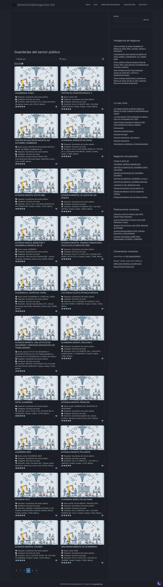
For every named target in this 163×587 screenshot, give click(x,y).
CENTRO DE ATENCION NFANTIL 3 (76, 93)
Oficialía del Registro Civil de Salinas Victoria (130, 197)
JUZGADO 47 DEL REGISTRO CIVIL (127, 185)
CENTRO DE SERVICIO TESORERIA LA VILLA (131, 179)
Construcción (119, 128)
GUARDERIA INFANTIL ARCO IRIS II (76, 342)
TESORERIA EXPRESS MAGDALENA (127, 164)
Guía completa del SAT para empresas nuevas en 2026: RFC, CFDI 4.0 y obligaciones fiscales (128, 72)
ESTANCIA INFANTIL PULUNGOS (75, 452)
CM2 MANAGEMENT (133, 256)
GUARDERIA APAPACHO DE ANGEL (76, 140)
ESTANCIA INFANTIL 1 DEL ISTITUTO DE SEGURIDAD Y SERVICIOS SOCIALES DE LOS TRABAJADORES (35, 345)
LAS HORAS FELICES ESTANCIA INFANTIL (80, 293)
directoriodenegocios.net (36, 5)
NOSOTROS (143, 5)
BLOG (96, 5)
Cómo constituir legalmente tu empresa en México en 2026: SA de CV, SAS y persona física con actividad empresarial (130, 80)
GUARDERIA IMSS (23, 452)
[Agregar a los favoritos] (56, 107)
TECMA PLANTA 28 (121, 161)
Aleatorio (17, 63)
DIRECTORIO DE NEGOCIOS (110, 5)
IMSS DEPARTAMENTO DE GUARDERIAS (79, 547)
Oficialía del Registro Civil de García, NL (129, 188)
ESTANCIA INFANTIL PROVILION (75, 402)
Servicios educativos (121, 141)
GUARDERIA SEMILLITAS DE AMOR (76, 499)
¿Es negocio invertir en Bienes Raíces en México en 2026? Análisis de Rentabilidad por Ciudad (131, 111)
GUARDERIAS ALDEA (24, 93)
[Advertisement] (59, 29)
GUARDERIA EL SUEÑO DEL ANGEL (31, 293)
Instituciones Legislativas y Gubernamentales (131, 144)
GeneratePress (97, 584)
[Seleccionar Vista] (22, 64)
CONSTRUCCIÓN (129, 5)
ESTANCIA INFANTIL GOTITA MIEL (30, 195)
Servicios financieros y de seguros (127, 138)
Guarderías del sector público (37, 52)
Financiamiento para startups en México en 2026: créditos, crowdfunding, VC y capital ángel (130, 56)
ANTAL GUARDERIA (24, 402)
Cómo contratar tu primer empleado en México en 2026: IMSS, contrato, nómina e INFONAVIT (130, 48)
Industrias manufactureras (124, 131)
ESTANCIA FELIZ (22, 499)
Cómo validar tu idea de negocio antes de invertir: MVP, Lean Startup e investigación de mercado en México (131, 64)
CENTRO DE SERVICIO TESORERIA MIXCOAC (131, 182)
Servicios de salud (33, 99)
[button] (159, 583)
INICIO (88, 5)
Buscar (116, 16)
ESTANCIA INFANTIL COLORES (29, 547)
